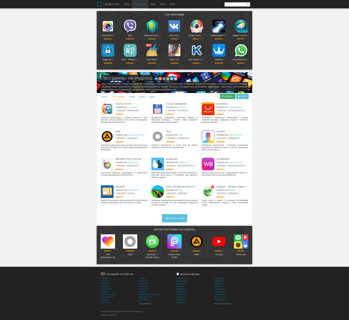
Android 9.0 (181, 283)
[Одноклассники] (160, 78)
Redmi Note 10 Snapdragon (149, 294)
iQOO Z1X (105, 281)
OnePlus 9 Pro (106, 289)
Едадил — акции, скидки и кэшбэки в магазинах (232, 186)
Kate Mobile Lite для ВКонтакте (202, 59)
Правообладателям (109, 315)
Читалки (131, 193)
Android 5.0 (219, 292)
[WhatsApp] (167, 78)
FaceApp (220, 131)
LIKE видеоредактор (108, 255)
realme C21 (143, 286)
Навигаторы (182, 193)
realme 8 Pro (144, 283)
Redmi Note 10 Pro (146, 297)
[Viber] (164, 78)
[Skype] (171, 78)
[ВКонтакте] (156, 78)
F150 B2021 (105, 278)
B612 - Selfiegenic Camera (133, 59)
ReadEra (120, 186)
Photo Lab (174, 59)
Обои (163, 4)
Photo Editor (124, 103)
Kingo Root (108, 59)
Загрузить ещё (174, 218)
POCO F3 (104, 300)
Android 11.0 (182, 278)
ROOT (172, 4)
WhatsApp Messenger (242, 59)
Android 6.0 (219, 278)
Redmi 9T (142, 292)
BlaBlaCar (171, 159)
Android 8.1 (181, 286)
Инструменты (182, 110)
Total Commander (176, 103)
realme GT (143, 281)
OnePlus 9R (105, 283)
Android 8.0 (181, 289)
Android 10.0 (182, 281)
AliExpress (222, 103)
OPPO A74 (105, 292)
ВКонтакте (174, 35)
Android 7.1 (181, 297)
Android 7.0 (181, 300)
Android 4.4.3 (219, 297)
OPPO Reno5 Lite (107, 294)
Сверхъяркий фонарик (220, 35)
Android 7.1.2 (182, 292)
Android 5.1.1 (219, 281)
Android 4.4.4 (219, 294)
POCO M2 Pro (144, 300)
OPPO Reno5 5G (107, 297)
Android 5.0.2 (219, 286)
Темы (153, 4)
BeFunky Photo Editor (128, 159)
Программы (140, 4)
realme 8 (142, 278)
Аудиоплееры (132, 138)
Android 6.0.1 (182, 302)
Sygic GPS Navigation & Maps (181, 186)
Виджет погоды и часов (244, 35)
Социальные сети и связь (237, 110)
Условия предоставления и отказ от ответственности (122, 311)
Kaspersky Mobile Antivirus (156, 35)
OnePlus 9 (105, 286)
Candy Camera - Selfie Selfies (201, 35)
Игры (127, 4)
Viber (130, 35)
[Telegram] (175, 78)
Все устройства (145, 303)
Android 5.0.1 (219, 289)
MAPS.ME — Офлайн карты (152, 255)
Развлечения (233, 193)
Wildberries (223, 159)
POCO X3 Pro (106, 302)
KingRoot (219, 59)
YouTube (219, 254)
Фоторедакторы (133, 110)
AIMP (118, 131)
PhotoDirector (108, 35)
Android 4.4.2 (219, 300)
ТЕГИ (243, 96)
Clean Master (152, 59)
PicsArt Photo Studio (174, 255)
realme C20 (143, 289)
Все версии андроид (222, 303)
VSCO (168, 131)
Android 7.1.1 (182, 294)
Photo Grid (241, 254)
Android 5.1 (219, 283)
